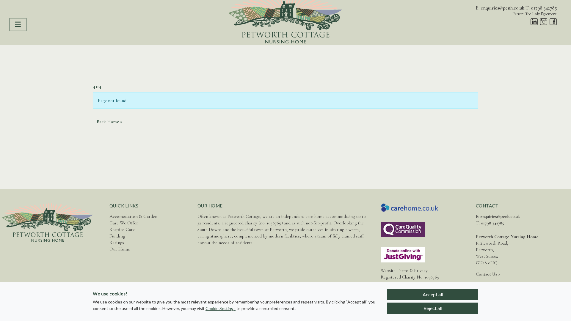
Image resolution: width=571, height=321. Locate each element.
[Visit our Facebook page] (553, 21)
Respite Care (122, 229)
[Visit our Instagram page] (543, 21)
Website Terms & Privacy (404, 270)
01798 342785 (544, 8)
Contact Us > (488, 274)
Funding (117, 236)
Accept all (433, 294)
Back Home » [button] (109, 122)
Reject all (432, 308)
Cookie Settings (221, 308)
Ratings (116, 243)
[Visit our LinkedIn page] (534, 21)
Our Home (119, 249)
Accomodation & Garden (133, 216)
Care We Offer (123, 223)
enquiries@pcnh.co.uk (502, 8)
